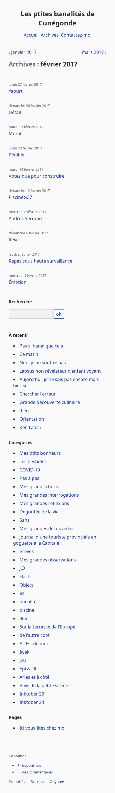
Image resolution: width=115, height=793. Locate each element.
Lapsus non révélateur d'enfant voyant (60, 371)
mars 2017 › (94, 52)
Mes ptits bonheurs (40, 453)
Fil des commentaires (35, 772)
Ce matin (29, 354)
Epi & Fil (28, 669)
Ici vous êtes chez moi (43, 728)
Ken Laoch (30, 427)
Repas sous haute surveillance (40, 261)
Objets (26, 585)
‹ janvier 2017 (23, 52)
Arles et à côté (34, 677)
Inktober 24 (32, 702)
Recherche (20, 302)
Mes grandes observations (48, 560)
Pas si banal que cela (41, 346)
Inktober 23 (32, 694)
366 (23, 618)
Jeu (23, 660)
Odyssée (57, 781)
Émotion (18, 282)
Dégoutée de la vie (39, 512)
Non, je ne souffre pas (43, 362)
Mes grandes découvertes (47, 528)
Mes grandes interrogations (49, 495)
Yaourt (16, 91)
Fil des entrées (29, 765)
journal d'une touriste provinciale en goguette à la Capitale (54, 540)
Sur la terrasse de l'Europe (47, 627)
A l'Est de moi (34, 643)
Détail (15, 112)
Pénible (16, 155)
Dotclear (38, 781)
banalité (28, 602)
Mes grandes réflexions (44, 503)
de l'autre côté (35, 635)
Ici (22, 593)
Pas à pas (29, 478)
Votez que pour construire (36, 176)
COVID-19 (30, 470)
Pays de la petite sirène (44, 685)
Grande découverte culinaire (50, 402)
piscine (27, 610)
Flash (25, 576)
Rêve (14, 240)
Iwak (25, 652)
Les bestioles (33, 461)
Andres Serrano (25, 218)
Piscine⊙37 (20, 197)
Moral (15, 133)
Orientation (32, 419)
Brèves (27, 551)
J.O (22, 568)
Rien (24, 411)
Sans (25, 520)
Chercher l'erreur (38, 394)
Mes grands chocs (39, 487)
